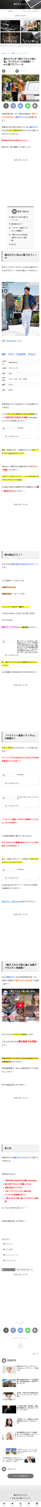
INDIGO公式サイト (12, 341)
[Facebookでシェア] (13, 106)
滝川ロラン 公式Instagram (12, 901)
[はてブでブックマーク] (20, 106)
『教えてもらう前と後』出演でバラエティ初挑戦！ (19, 237)
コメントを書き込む (20, 1476)
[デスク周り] (31, 37)
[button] (35, 106)
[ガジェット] (10, 25)
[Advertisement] (20, 182)
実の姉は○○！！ (17, 224)
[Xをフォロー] (20, 1346)
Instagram (22, 1269)
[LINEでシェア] (28, 106)
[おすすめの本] (10, 37)
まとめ (13, 244)
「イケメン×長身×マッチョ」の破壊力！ (19, 229)
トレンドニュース (9, 1269)
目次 (19, 211)
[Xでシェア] (6, 106)
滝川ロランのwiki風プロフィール (19, 218)
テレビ (30, 1269)
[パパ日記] (31, 25)
